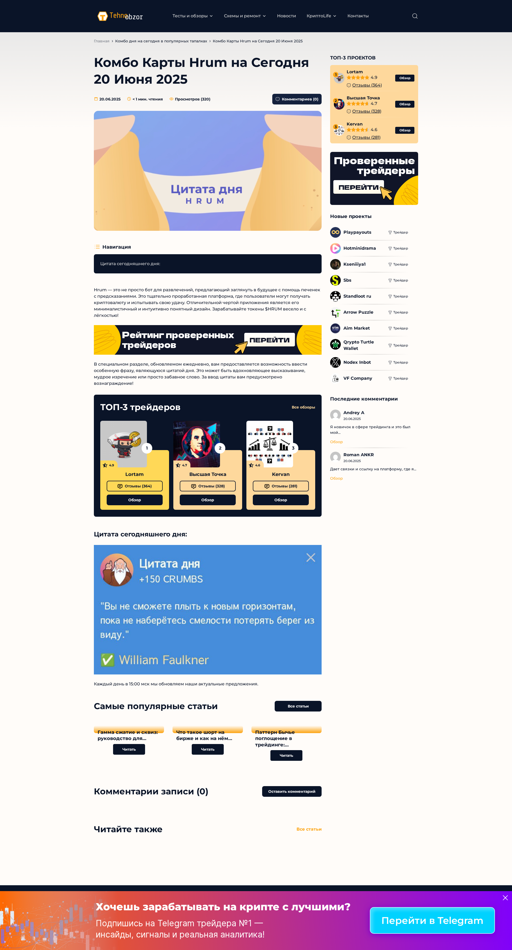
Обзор (134, 500)
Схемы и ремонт (242, 15)
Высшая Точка (207, 474)
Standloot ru (357, 296)
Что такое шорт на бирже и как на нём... (204, 735)
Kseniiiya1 (354, 264)
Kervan (281, 474)
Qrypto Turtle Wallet (359, 345)
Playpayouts (357, 232)
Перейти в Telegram (432, 921)
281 (284, 486)
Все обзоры (303, 407)
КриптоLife (319, 15)
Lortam (134, 474)
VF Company (357, 378)
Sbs (347, 280)
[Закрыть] (505, 897)
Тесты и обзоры (190, 15)
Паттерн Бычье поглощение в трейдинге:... (275, 738)
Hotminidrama (359, 248)
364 (138, 486)
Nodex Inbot (357, 362)
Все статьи (298, 706)
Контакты (358, 15)
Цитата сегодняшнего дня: (130, 263)
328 (211, 486)
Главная (102, 41)
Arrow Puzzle (358, 312)
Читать (129, 749)
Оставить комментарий (291, 791)
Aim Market (356, 328)
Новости (286, 15)
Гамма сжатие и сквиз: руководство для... (128, 735)
